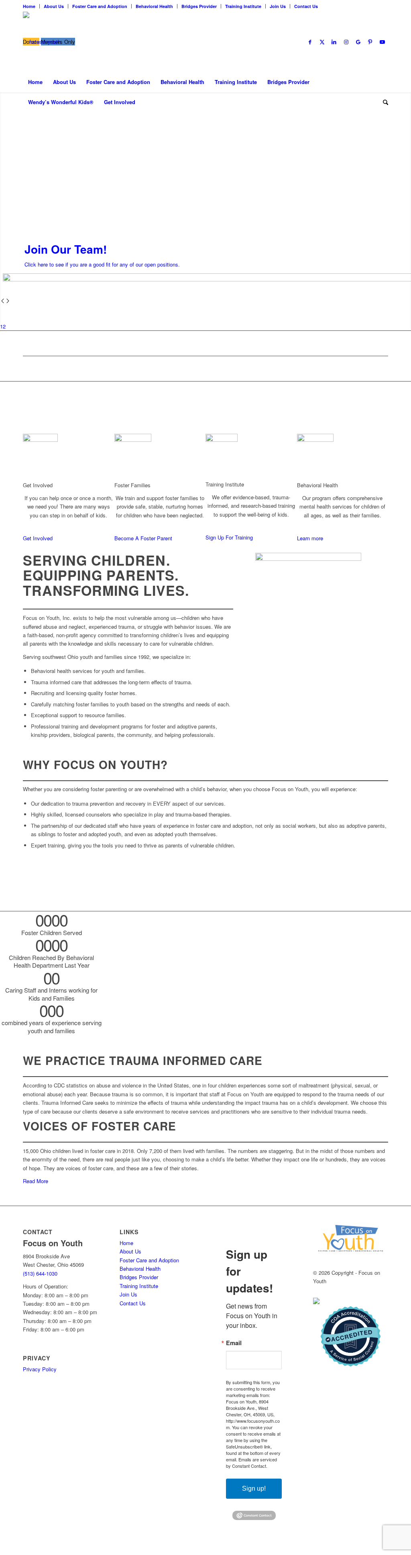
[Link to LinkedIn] (334, 42)
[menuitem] (31, 6)
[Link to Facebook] (310, 42)
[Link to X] (322, 42)
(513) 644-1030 (40, 1273)
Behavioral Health (154, 6)
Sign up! (254, 1488)
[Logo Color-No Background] (42, 42)
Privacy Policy (40, 1369)
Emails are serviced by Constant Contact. (251, 1462)
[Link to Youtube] (382, 42)
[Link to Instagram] (346, 42)
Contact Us (306, 6)
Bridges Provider (199, 6)
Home (29, 6)
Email (234, 1343)
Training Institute (243, 6)
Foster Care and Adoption (99, 6)
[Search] (383, 102)
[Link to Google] (358, 42)
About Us (54, 6)
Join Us (278, 6)
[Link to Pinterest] (370, 42)
